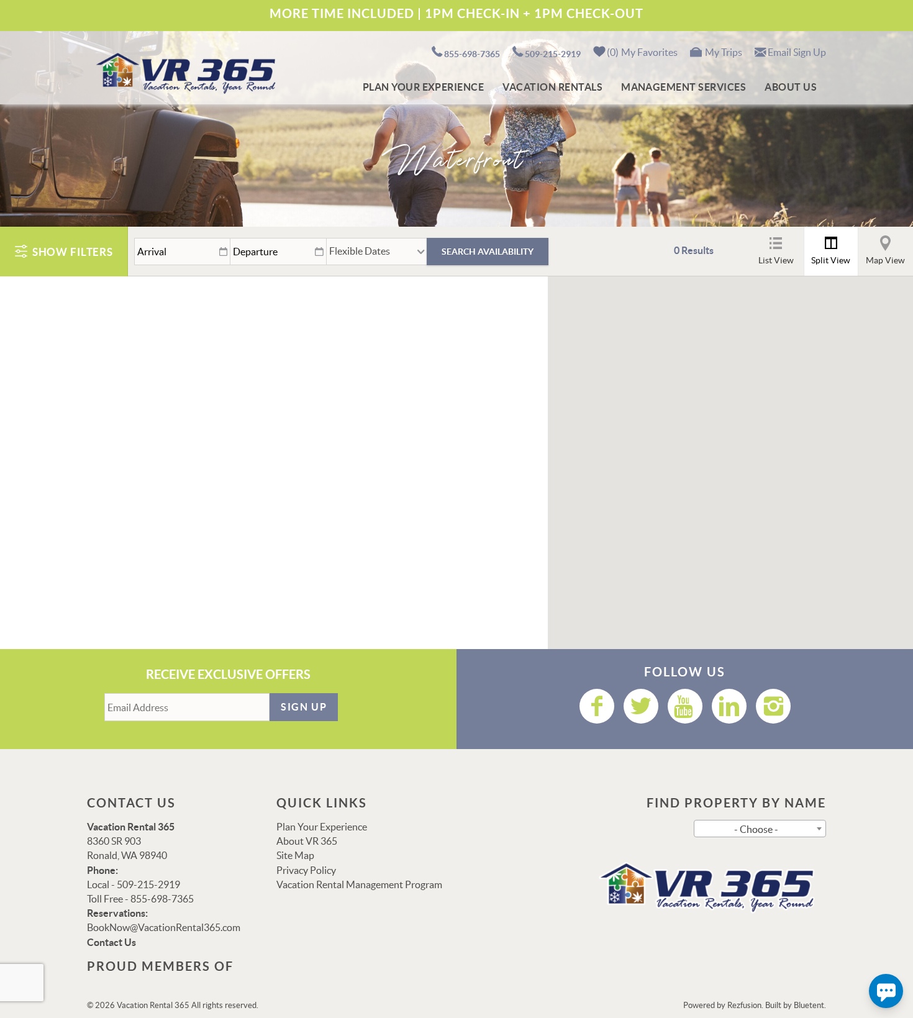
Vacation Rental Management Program (359, 884)
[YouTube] (685, 706)
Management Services (683, 87)
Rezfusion (744, 1005)
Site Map (295, 855)
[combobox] (760, 828)
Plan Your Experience (423, 87)
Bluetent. (810, 1005)
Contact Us (111, 942)
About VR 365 (306, 841)
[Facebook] (596, 706)
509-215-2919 (553, 54)
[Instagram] (773, 706)
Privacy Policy (306, 870)
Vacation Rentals (552, 87)
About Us (791, 87)
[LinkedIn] (729, 706)
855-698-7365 (472, 54)
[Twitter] (641, 706)
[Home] (183, 72)
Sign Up (304, 706)
